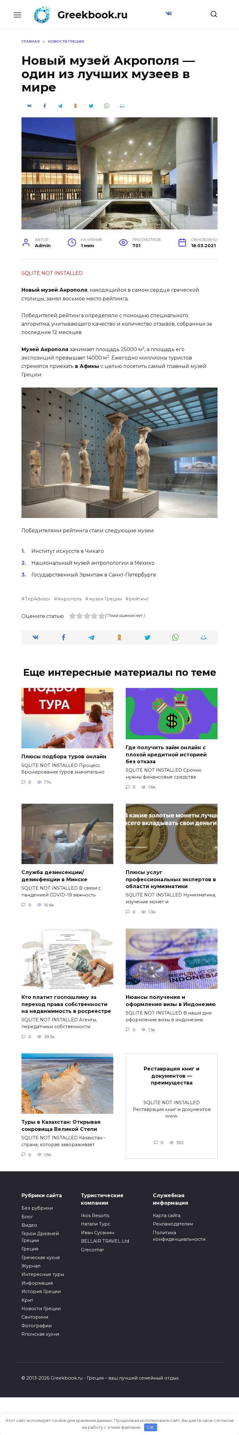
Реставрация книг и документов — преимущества (171, 1076)
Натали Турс (95, 1224)
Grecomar (92, 1250)
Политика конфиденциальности (179, 1236)
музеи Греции (105, 599)
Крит (27, 1300)
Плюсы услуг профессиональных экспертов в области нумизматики (171, 879)
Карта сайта (166, 1215)
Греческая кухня (40, 1257)
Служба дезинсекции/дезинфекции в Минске (54, 875)
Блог (27, 1217)
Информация (37, 1283)
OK (150, 1427)
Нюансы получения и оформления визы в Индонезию (171, 1000)
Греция (29, 1249)
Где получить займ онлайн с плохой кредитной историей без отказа (166, 755)
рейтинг (139, 599)
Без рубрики (37, 1208)
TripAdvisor (37, 599)
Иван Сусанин (97, 1232)
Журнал (30, 1266)
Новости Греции (41, 1308)
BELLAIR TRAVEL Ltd (105, 1241)
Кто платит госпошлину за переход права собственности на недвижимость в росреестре (66, 1004)
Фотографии (36, 1326)
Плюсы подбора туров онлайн (63, 757)
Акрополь (70, 599)
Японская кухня (40, 1334)
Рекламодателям (173, 1224)
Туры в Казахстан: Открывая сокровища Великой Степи (61, 1125)
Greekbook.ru (93, 15)
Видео (29, 1225)
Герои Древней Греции (40, 1237)
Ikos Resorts (95, 1215)
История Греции (41, 1291)
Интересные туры (42, 1274)
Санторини (34, 1317)
